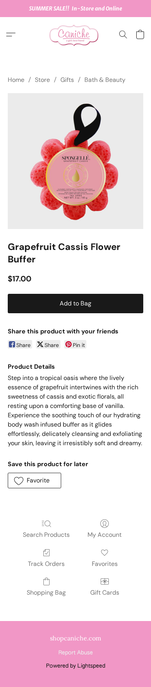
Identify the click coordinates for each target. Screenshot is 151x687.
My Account (105, 535)
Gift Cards (104, 592)
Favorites (105, 564)
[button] (75, 34)
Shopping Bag (46, 592)
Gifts (67, 80)
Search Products (46, 535)
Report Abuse (75, 653)
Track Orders (46, 564)
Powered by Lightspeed (75, 666)
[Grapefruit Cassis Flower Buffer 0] (75, 161)
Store (42, 80)
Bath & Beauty (104, 80)
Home (16, 80)
